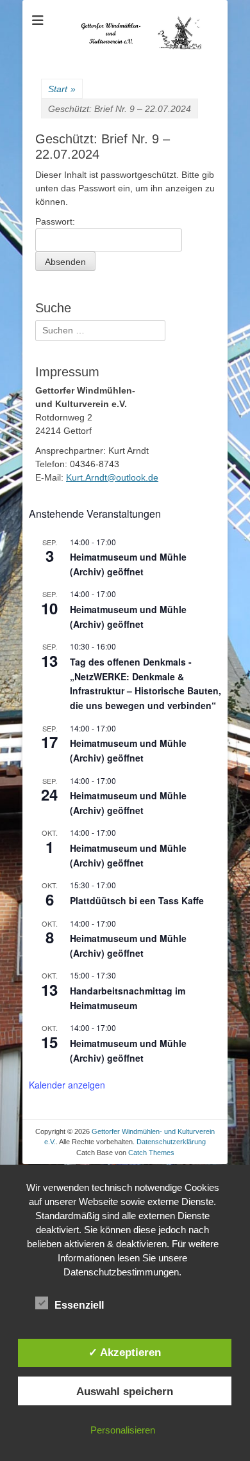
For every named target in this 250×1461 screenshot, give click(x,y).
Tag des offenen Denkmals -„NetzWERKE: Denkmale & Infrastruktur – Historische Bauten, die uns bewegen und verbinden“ (145, 683)
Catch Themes (151, 1152)
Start (62, 89)
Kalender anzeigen (67, 1084)
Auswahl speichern (124, 1391)
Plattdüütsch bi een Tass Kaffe (137, 900)
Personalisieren (122, 1430)
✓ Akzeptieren (124, 1352)
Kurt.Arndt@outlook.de (112, 477)
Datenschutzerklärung (171, 1142)
